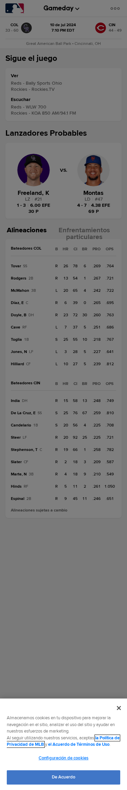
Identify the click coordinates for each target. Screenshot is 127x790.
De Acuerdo (63, 777)
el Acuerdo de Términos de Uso (78, 744)
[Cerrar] (118, 708)
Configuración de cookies (63, 758)
